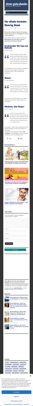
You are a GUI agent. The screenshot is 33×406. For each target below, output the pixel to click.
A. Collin (7, 362)
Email (6, 233)
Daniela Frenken (8, 370)
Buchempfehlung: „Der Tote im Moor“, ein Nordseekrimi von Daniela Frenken (19, 327)
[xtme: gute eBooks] (16, 6)
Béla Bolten (21, 366)
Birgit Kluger (14, 366)
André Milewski (8, 364)
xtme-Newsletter (18, 288)
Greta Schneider (15, 372)
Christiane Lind (8, 368)
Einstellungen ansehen (16, 401)
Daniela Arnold (23, 368)
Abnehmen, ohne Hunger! (14, 106)
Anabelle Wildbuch (14, 362)
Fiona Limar (21, 370)
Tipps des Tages (23, 28)
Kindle (18, 28)
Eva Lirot (15, 370)
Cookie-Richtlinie (8, 404)
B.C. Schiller (7, 366)
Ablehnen (16, 396)
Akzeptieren (16, 392)
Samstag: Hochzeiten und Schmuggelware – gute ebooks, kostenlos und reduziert (16, 182)
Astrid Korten (23, 364)
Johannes (12, 28)
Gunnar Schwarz (24, 372)
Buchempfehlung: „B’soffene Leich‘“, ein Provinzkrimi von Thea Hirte (18, 320)
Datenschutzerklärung (18, 404)
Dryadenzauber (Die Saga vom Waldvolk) (16, 46)
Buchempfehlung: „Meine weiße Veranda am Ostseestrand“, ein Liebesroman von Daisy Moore (18, 313)
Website (7, 238)
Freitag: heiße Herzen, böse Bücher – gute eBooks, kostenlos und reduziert (16, 203)
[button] (30, 376)
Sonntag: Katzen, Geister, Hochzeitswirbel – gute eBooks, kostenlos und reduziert (16, 162)
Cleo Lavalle (15, 368)
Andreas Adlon (23, 362)
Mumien (7, 77)
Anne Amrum (16, 364)
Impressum (26, 404)
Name (6, 229)
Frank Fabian (8, 372)
